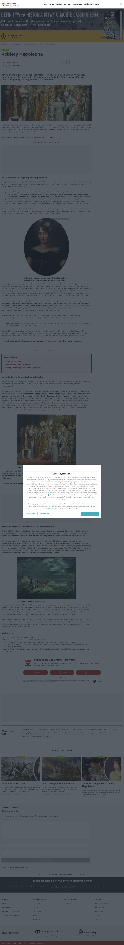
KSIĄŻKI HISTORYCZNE (91, 4)
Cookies (55, 508)
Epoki (52, 4)
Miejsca (59, 4)
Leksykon (67, 4)
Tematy (45, 4)
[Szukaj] (121, 4)
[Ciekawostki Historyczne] (11, 4)
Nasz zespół (77, 4)
